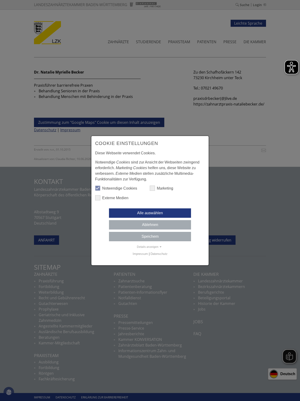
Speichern (150, 236)
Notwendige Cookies (119, 188)
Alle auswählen (150, 213)
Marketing (165, 188)
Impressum (140, 254)
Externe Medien (115, 198)
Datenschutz (159, 254)
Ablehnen (150, 225)
